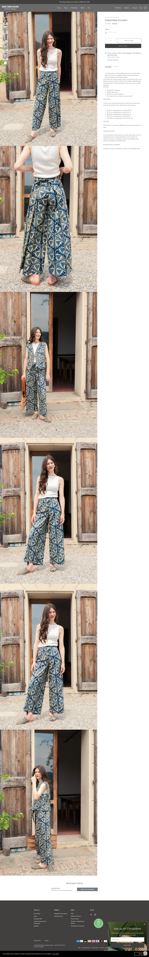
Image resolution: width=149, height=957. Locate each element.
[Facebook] (126, 950)
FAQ (72, 913)
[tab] (109, 66)
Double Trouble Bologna (112, 17)
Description (108, 66)
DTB (39, 945)
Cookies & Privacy (76, 916)
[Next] (5, 63)
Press (35, 916)
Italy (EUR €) (37, 940)
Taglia (107, 29)
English (126, 8)
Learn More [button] (55, 954)
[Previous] (5, 14)
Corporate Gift (38, 919)
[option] (5, 21)
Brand (82, 8)
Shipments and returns (60, 913)
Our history (37, 913)
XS (106, 32)
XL (115, 32)
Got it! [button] (140, 954)
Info (89, 8)
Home (59, 8)
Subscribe (127, 945)
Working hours (58, 916)
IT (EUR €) (118, 8)
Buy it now (123, 46)
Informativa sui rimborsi (77, 926)
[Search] (141, 8)
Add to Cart (129, 40)
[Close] (145, 924)
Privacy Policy (75, 919)
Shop (65, 8)
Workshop (74, 8)
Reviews (115, 66)
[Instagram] (129, 950)
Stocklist (36, 926)
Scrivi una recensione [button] (87, 889)
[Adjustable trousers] (5, 21)
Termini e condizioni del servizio (107, 948)
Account (134, 8)
